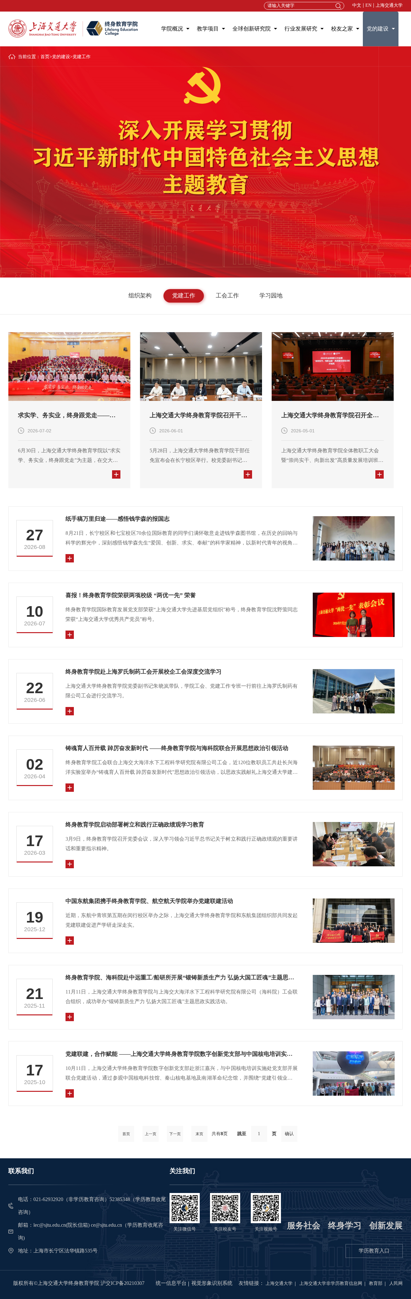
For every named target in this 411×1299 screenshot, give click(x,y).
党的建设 (378, 29)
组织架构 (140, 295)
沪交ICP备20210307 (122, 1283)
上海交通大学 (389, 5)
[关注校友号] (225, 1207)
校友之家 (342, 29)
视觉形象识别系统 (211, 1283)
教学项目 (208, 29)
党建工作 (183, 295)
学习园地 (271, 295)
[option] (69, 410)
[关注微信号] (185, 1207)
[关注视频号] (266, 1207)
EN (368, 5)
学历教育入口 (374, 1250)
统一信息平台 (171, 1283)
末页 (199, 1134)
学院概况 (172, 29)
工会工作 (227, 295)
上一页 (150, 1134)
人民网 (396, 1283)
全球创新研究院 (251, 29)
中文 (356, 5)
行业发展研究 (300, 29)
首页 (44, 56)
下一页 (175, 1134)
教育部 (375, 1283)
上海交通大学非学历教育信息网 (330, 1283)
